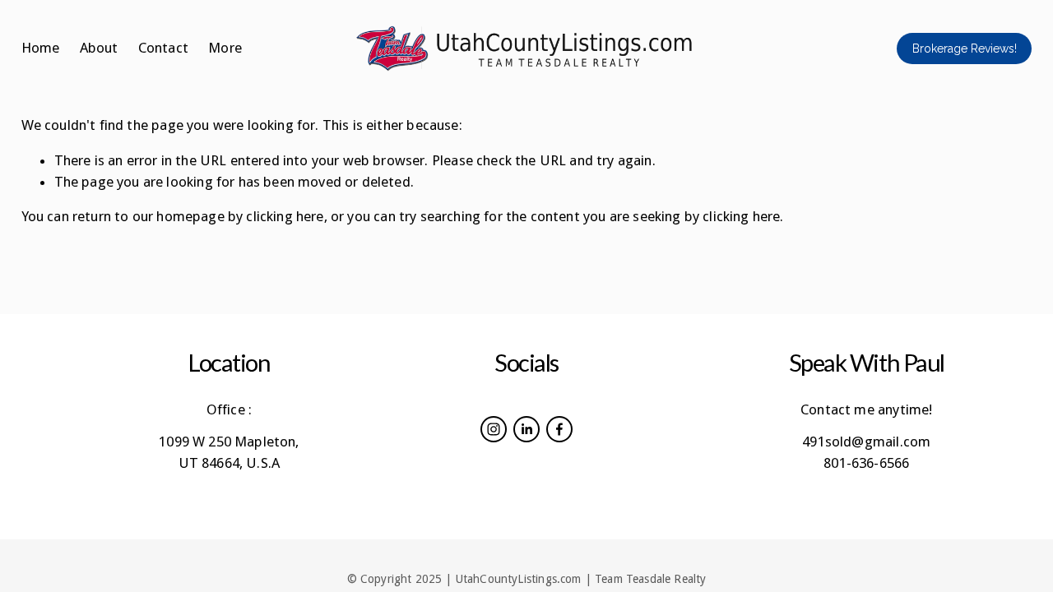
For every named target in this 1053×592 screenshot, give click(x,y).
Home (40, 47)
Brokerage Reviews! (964, 48)
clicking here (284, 216)
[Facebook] (559, 429)
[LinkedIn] (526, 429)
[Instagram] (493, 429)
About (99, 47)
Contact (163, 47)
